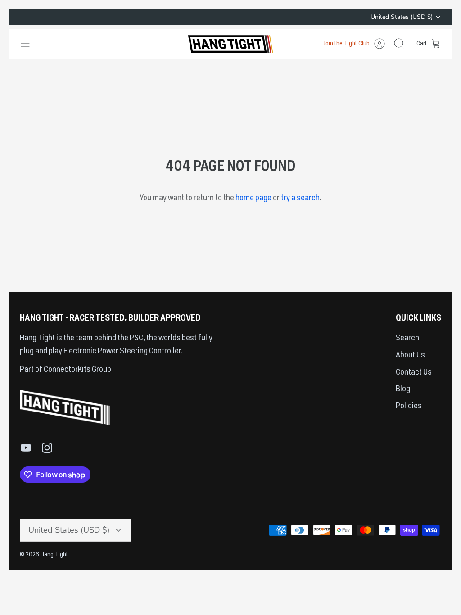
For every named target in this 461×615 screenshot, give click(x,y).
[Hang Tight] (230, 43)
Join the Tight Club (346, 44)
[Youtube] (25, 447)
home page (253, 198)
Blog (403, 389)
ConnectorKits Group (76, 370)
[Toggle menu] (30, 43)
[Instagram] (47, 447)
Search (407, 338)
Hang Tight (54, 555)
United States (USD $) (402, 17)
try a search (300, 198)
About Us (410, 355)
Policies (409, 406)
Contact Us (414, 372)
